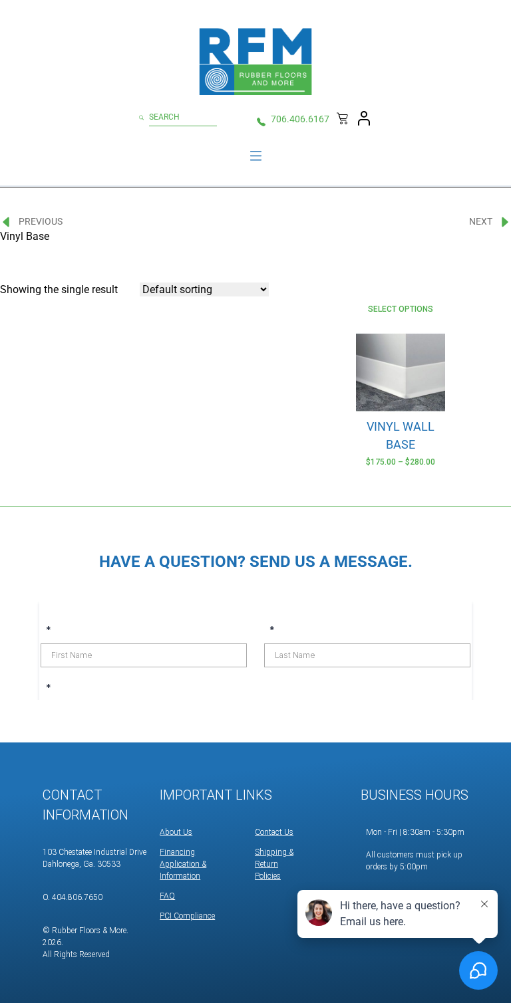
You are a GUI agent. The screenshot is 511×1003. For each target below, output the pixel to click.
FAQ (167, 896)
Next (480, 221)
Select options (400, 309)
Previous (41, 221)
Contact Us (274, 832)
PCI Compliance (187, 916)
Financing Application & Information (183, 864)
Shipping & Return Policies (274, 864)
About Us (176, 832)
